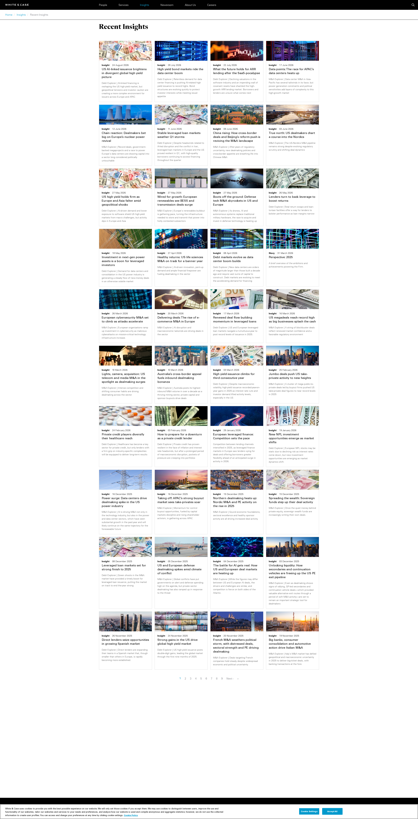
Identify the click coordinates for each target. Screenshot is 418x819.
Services (124, 5)
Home (8, 14)
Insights (144, 5)
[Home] (17, 5)
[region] (209, 811)
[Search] (413, 5)
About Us (190, 5)
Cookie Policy (131, 815)
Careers (211, 5)
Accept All (332, 811)
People (103, 5)
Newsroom (167, 5)
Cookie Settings (309, 811)
